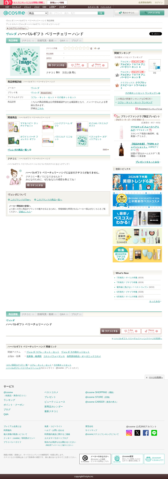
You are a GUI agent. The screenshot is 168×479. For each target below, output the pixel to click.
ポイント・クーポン (14, 404)
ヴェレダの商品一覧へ (18, 150)
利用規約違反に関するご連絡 (57, 434)
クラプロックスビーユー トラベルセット (133, 85)
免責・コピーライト (53, 426)
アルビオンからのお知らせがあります (137, 62)
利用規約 (7, 430)
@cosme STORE (98, 397)
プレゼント (50, 397)
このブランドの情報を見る (17, 28)
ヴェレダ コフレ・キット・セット (43, 352)
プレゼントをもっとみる (147, 162)
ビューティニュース (54, 401)
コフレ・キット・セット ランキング (135, 102)
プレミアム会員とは (12, 426)
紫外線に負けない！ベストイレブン (132, 287)
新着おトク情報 (57, 2)
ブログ (37, 7)
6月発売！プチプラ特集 (127, 292)
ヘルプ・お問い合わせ (54, 430)
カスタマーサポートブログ (56, 438)
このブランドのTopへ (20, 199)
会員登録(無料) (145, 2)
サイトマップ (91, 430)
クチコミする (57, 65)
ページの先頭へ (138, 338)
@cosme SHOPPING (100, 392)
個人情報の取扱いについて (15, 434)
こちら (40, 108)
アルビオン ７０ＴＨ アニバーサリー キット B (132, 76)
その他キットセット (66, 97)
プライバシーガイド (12, 442)
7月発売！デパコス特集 (127, 277)
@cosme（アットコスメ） (68, 368)
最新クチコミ (51, 411)
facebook (146, 433)
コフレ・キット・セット (42, 97)
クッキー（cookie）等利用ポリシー (19, 438)
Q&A (44, 7)
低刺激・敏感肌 (34, 356)
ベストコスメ (105, 7)
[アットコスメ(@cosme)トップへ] (14, 14)
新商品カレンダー (53, 406)
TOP (7, 7)
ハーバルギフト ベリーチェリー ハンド (51, 34)
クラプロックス (127, 83)
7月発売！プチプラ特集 (127, 282)
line (154, 433)
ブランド (27, 7)
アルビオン (125, 62)
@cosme (15, 394)
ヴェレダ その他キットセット (75, 352)
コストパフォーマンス (54, 356)
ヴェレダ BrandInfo (47, 93)
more (105, 149)
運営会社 (89, 426)
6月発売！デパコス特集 (127, 297)
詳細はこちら (25, 212)
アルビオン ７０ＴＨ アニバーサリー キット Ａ (132, 65)
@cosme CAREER (101, 401)
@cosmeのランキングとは (150, 109)
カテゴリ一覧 (93, 7)
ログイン (159, 2)
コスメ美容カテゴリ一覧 (17, 365)
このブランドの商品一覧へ (49, 199)
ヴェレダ (11, 33)
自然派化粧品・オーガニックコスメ (84, 356)
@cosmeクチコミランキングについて (102, 434)
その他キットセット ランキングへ (141, 93)
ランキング (16, 7)
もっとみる (154, 301)
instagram (129, 433)
